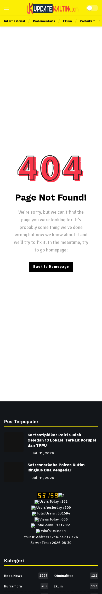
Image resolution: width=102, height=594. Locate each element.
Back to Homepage (51, 266)
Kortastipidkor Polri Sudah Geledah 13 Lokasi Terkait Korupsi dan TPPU (61, 440)
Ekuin (75, 586)
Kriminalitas (75, 575)
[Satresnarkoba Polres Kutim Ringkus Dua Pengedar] (14, 472)
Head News (26, 575)
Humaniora (26, 586)
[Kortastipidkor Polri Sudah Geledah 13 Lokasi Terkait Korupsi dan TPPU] (14, 442)
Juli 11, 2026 (43, 453)
